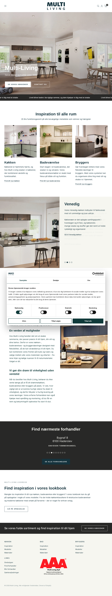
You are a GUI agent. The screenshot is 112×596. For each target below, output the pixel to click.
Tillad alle (88, 321)
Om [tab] (88, 280)
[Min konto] (102, 6)
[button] (18, 84)
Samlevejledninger (11, 572)
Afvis (24, 321)
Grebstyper (8, 562)
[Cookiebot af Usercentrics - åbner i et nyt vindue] (94, 273)
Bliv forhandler (10, 569)
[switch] (44, 312)
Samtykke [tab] (23, 280)
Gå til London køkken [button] (72, 241)
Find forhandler (10, 566)
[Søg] (98, 6)
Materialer (8, 553)
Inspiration (8, 546)
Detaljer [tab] (56, 280)
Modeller (7, 549)
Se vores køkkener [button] (95, 528)
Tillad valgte (56, 321)
